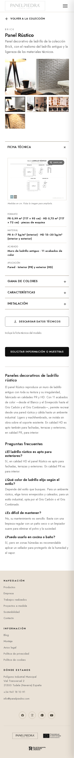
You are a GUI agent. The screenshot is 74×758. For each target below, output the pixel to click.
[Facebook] (22, 715)
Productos (9, 587)
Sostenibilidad (12, 612)
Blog (6, 635)
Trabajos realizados (15, 600)
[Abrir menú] (65, 6)
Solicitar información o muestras (36, 351)
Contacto (9, 618)
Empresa (9, 593)
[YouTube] (51, 715)
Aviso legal (10, 648)
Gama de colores (37, 281)
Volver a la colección (27, 18)
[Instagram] (32, 715)
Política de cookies (15, 660)
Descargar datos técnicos (39, 321)
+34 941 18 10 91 (14, 692)
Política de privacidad (16, 654)
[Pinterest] (41, 715)
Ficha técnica (38, 147)
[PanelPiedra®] (25, 6)
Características (37, 292)
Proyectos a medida (15, 606)
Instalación (37, 304)
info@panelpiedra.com (16, 699)
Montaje (8, 641)
